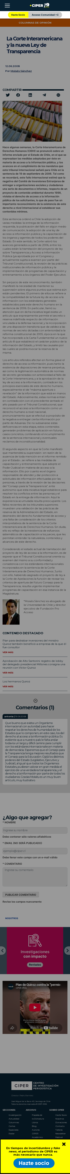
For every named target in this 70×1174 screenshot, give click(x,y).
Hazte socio (34, 1163)
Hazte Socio (18, 14)
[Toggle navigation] (7, 5)
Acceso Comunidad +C (45, 14)
